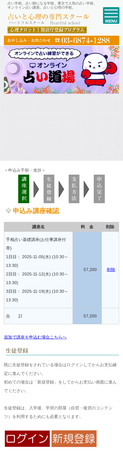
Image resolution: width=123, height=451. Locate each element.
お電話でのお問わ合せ (61, 40)
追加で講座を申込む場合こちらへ (35, 337)
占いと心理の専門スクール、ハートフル (49, 19)
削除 (111, 269)
